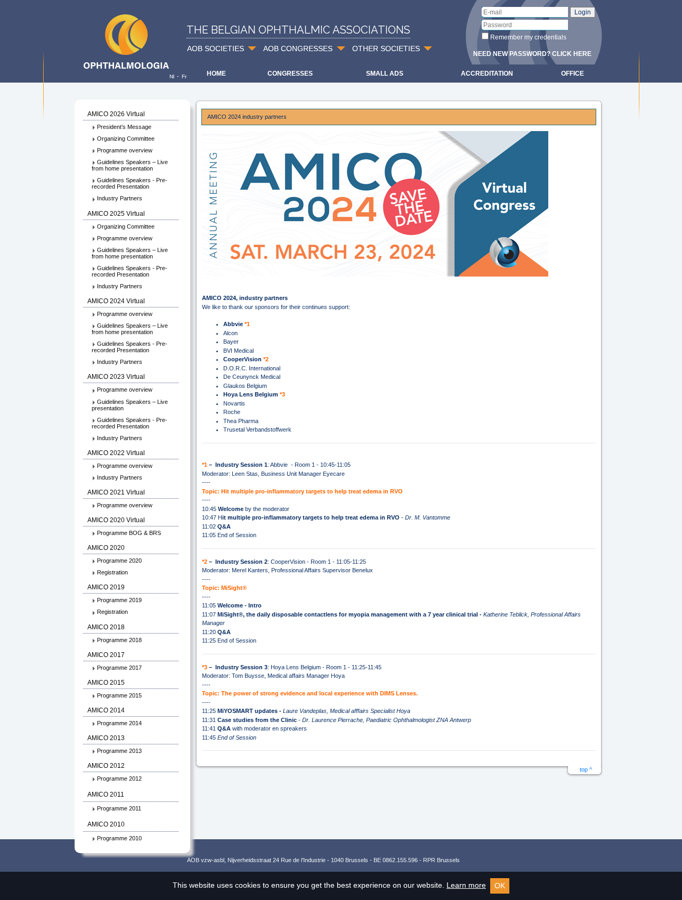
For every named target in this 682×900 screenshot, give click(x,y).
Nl (171, 76)
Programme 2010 (119, 838)
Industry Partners (119, 198)
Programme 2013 (119, 751)
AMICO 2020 (106, 548)
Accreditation (487, 73)
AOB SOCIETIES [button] (215, 48)
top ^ (586, 769)
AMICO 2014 (106, 710)
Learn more (466, 885)
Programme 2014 (119, 723)
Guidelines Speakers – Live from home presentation (130, 165)
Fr (184, 76)
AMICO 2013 (106, 738)
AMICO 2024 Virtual (116, 301)
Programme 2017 (119, 667)
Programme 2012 (119, 778)
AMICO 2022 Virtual (116, 453)
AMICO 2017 (106, 655)
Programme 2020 (119, 560)
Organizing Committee (126, 138)
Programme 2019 (119, 600)
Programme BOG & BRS (129, 533)
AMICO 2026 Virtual (116, 114)
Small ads (384, 73)
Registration (112, 572)
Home (216, 73)
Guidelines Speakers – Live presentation (130, 405)
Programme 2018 (119, 640)
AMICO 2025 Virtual (116, 213)
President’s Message (124, 127)
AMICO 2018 (106, 627)
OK (499, 885)
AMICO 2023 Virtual (116, 376)
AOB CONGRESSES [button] (297, 48)
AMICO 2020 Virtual (116, 520)
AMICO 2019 (106, 587)
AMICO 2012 (106, 765)
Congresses (290, 73)
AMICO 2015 (106, 682)
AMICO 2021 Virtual (116, 492)
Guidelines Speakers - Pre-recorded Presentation (129, 183)
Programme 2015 (119, 695)
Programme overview (124, 150)
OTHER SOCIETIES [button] (386, 48)
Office (572, 73)
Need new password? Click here (532, 54)
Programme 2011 (119, 808)
